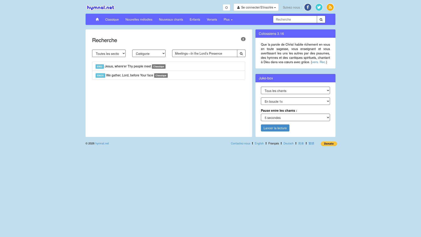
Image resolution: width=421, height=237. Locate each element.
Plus (227, 19)
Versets (212, 19)
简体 (301, 143)
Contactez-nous (240, 143)
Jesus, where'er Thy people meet (130, 66)
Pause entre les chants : (279, 110)
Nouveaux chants (171, 19)
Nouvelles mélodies (138, 19)
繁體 (311, 143)
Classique (112, 19)
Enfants (195, 19)
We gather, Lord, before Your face (131, 75)
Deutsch (289, 143)
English (259, 143)
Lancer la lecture (275, 128)
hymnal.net (102, 143)
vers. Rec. (319, 62)
